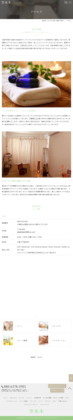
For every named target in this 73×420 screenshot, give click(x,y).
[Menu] (70, 2)
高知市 (33, 357)
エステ (40, 357)
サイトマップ (44, 404)
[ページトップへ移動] (70, 388)
